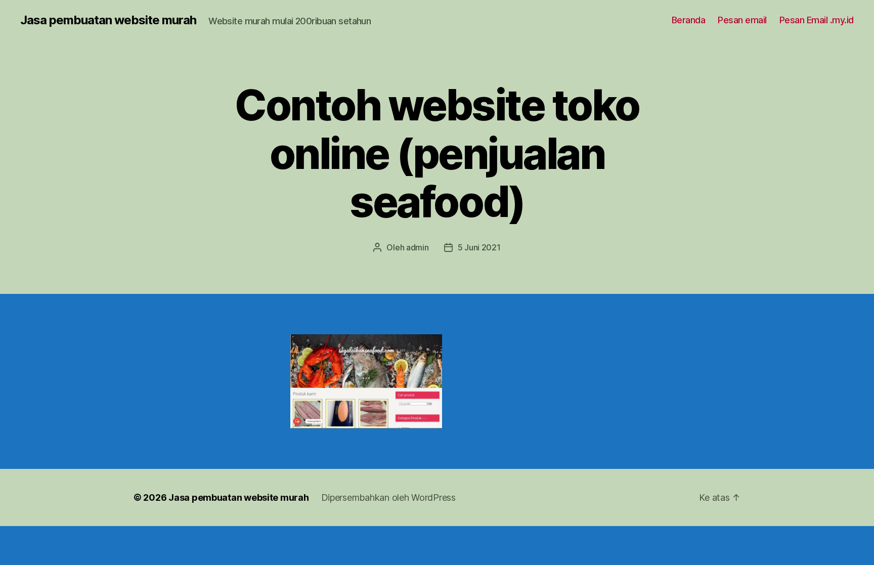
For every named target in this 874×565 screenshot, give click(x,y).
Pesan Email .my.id (816, 20)
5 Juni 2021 (479, 247)
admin (417, 247)
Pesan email (742, 20)
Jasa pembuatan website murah (108, 20)
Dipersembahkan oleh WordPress (388, 497)
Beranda (689, 20)
